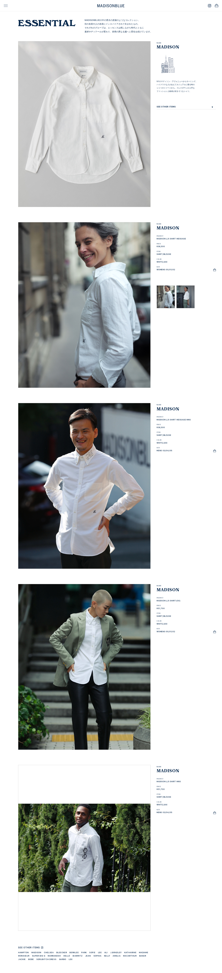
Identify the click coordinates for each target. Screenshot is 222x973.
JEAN (88, 956)
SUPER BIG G (38, 956)
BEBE (31, 959)
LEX (70, 959)
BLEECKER (61, 952)
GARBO (62, 959)
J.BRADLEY (116, 952)
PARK (84, 952)
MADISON (36, 952)
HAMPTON (23, 952)
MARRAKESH (54, 956)
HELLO (66, 956)
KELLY (107, 956)
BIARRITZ (78, 956)
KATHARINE (130, 952)
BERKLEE (74, 952)
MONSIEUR (23, 956)
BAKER (142, 956)
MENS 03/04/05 (164, 450)
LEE (100, 952)
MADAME (143, 952)
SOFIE (92, 952)
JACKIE (22, 959)
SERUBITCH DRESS (46, 959)
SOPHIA (97, 956)
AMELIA (117, 956)
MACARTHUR (130, 956)
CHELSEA (49, 952)
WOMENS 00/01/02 (166, 269)
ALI (106, 952)
